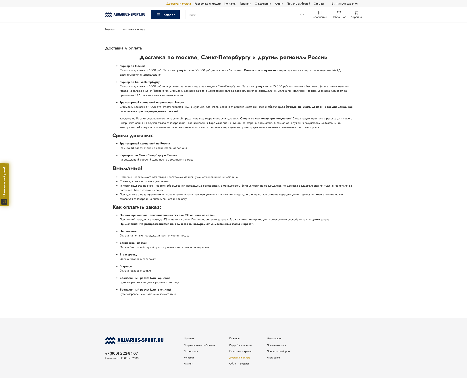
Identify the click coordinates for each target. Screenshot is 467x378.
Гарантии (245, 3)
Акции (279, 3)
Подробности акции (240, 345)
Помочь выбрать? (298, 3)
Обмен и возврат (239, 363)
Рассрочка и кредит (207, 3)
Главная (110, 29)
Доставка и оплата (178, 3)
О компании (263, 3)
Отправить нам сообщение (199, 345)
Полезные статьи (276, 345)
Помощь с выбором (278, 351)
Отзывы (319, 3)
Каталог (169, 14)
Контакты (230, 3)
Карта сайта (273, 357)
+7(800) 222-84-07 (347, 3)
